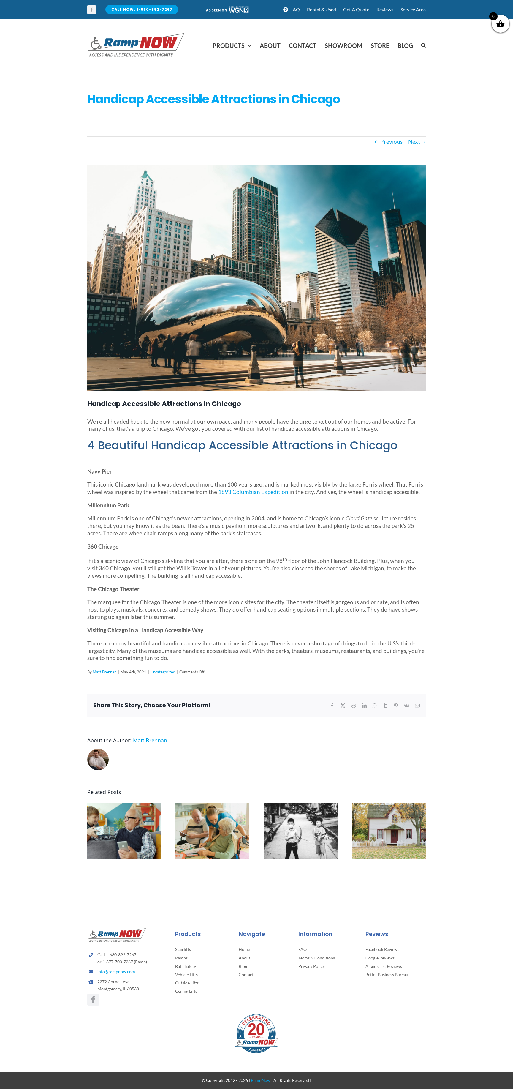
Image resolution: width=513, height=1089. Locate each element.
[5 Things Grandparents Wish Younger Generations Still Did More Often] (124, 806)
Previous (391, 141)
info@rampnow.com (116, 971)
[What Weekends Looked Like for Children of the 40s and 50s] (301, 806)
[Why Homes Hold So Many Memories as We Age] (389, 806)
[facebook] (91, 9)
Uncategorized (163, 672)
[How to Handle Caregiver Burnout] (212, 806)
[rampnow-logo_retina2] (136, 33)
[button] (423, 45)
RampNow (260, 1080)
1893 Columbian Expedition (253, 491)
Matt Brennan (104, 672)
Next (414, 141)
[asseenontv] (227, 8)
